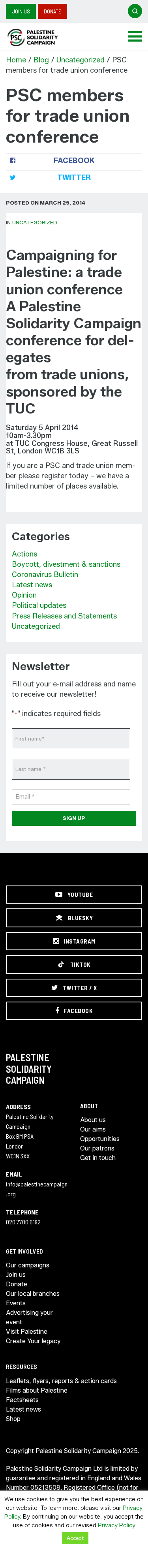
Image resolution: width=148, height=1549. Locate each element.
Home (16, 60)
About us (93, 1120)
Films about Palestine (36, 1390)
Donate (52, 11)
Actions (24, 554)
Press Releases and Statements (64, 616)
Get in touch (98, 1158)
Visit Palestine (26, 1331)
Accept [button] (75, 1538)
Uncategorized (80, 60)
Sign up (74, 818)
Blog (41, 60)
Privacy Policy (116, 1525)
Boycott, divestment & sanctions (66, 564)
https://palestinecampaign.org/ (41, 37)
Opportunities (100, 1139)
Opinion (24, 595)
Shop (13, 1419)
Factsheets (22, 1400)
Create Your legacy (33, 1341)
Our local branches (33, 1293)
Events (16, 1303)
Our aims (93, 1129)
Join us (21, 11)
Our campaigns (27, 1265)
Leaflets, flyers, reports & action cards (61, 1381)
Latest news (32, 585)
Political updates (39, 605)
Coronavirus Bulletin (45, 574)
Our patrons (97, 1148)
